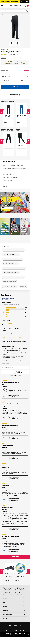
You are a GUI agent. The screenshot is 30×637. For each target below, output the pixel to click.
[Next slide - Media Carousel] (29, 226)
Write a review (16, 54)
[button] (1, 112)
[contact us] (15, 626)
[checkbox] (2, 15)
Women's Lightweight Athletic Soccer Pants (13, 268)
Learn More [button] (22, 63)
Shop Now (15, 202)
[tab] (14, 599)
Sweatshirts (23, 286)
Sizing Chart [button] (26, 70)
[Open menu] (2, 6)
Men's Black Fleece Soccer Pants (11, 254)
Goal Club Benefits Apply (15, 62)
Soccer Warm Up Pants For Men (10, 272)
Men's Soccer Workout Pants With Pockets (13, 250)
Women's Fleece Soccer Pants (10, 263)
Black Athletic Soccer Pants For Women (12, 259)
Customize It (14, 94)
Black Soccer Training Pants (10, 286)
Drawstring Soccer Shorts (9, 281)
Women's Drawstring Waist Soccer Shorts (13, 277)
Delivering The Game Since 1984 (9, 1)
